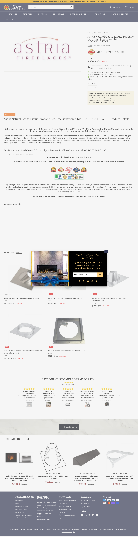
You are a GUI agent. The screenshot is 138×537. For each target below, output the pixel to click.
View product (19, 459)
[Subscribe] (100, 274)
